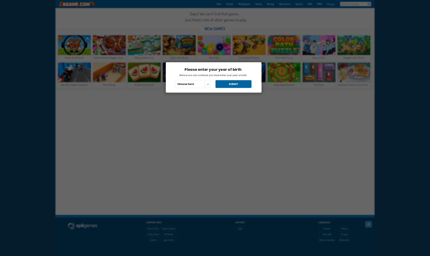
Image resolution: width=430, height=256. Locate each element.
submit (233, 84)
